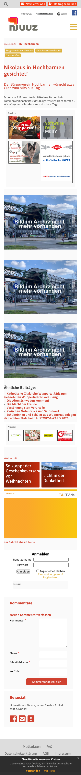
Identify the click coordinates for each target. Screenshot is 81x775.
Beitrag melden (31, 718)
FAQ (49, 747)
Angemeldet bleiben (52, 571)
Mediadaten (31, 747)
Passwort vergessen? (50, 574)
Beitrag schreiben (65, 3)
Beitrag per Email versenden (22, 718)
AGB (46, 753)
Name (14, 653)
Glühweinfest (13, 55)
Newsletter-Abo (35, 3)
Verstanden (33, 770)
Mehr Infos (49, 771)
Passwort (22, 564)
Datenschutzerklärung (21, 753)
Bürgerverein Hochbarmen (19, 50)
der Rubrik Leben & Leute (19, 542)
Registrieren (50, 577)
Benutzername (22, 559)
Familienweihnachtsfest (48, 50)
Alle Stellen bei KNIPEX (56, 160)
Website (15, 671)
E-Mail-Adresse (20, 662)
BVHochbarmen (29, 43)
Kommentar (18, 620)
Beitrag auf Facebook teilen (13, 718)
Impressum (63, 753)
